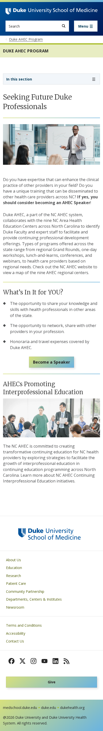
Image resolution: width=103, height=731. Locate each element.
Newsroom (15, 607)
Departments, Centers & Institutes (34, 599)
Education (14, 567)
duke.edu (48, 707)
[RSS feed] (66, 661)
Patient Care (16, 583)
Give (52, 682)
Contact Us (15, 641)
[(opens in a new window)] (11, 661)
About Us (13, 559)
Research (13, 575)
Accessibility (15, 633)
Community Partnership (25, 591)
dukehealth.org (72, 707)
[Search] (63, 26)
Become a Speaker (51, 362)
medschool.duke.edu (20, 707)
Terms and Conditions (24, 625)
